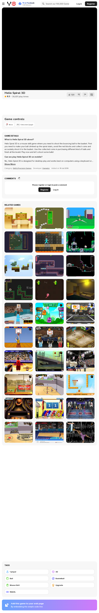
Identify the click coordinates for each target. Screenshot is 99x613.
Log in (79, 4)
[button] (10, 164)
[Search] (43, 3)
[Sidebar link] (3, 3)
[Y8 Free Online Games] (11, 4)
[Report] (85, 94)
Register (91, 4)
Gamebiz (46, 168)
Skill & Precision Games (22, 168)
